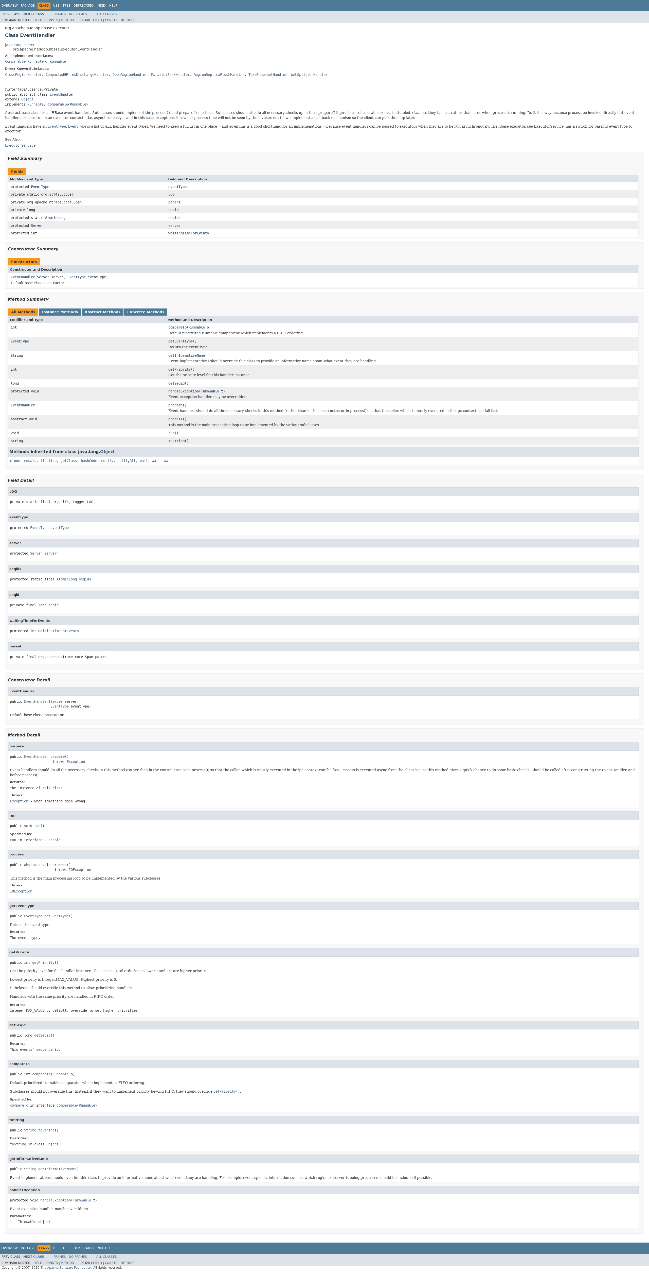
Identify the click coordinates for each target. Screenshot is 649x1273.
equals (30, 461)
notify (107, 461)
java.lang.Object (19, 45)
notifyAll (126, 461)
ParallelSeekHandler (170, 75)
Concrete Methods (145, 312)
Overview (10, 5)
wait (144, 461)
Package (28, 5)
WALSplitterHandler (309, 75)
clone (15, 461)
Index (101, 5)
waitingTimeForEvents (188, 233)
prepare (175, 405)
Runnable (35, 61)
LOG (171, 194)
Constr (51, 20)
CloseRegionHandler (23, 75)
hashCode (89, 461)
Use (56, 5)
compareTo (177, 327)
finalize (48, 461)
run (171, 433)
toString (176, 441)
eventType (177, 187)
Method (67, 20)
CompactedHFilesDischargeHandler (77, 75)
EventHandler (62, 94)
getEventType (180, 341)
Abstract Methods (102, 312)
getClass (69, 461)
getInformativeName (186, 355)
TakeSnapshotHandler (267, 75)
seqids (174, 218)
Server (37, 225)
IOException (80, 870)
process (175, 419)
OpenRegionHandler (130, 75)
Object (27, 99)
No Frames (78, 14)
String (17, 355)
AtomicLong (55, 218)
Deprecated (84, 5)
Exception (76, 762)
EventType (40, 187)
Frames (59, 14)
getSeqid (176, 383)
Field (37, 20)
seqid (173, 210)
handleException (183, 391)
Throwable (210, 391)
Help (113, 5)
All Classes (106, 14)
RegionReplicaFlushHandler (219, 75)
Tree (66, 5)
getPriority (179, 369)
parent (174, 202)
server (174, 225)
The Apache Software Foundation (66, 1267)
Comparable (15, 61)
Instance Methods (60, 312)
